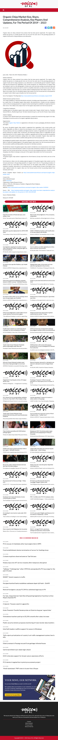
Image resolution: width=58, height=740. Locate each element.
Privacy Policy (29, 725)
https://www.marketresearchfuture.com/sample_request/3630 (36, 96)
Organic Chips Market (14, 122)
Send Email (9, 180)
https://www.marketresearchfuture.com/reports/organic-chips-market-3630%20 (28, 187)
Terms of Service (29, 726)
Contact (29, 721)
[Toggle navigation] (3, 10)
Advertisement (29, 723)
